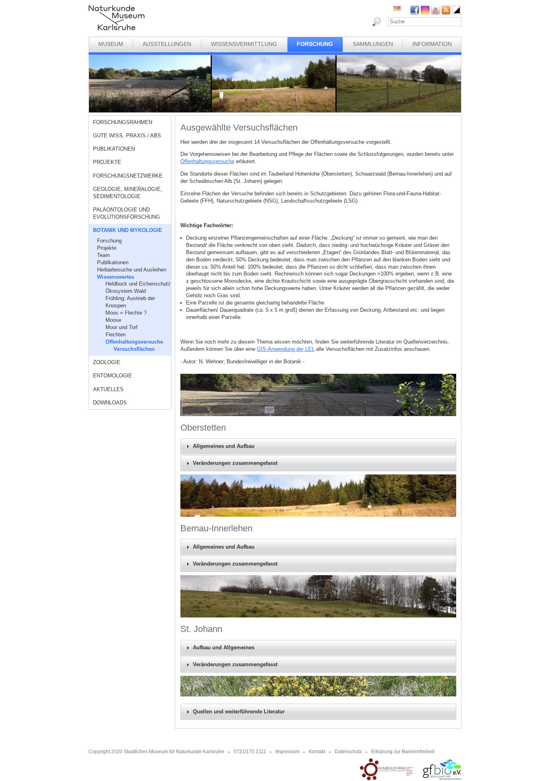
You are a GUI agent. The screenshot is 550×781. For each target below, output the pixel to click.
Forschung (315, 44)
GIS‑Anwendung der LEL (285, 349)
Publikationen (114, 149)
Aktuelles (108, 389)
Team (103, 255)
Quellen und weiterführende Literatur (239, 712)
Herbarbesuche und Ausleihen (131, 270)
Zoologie (106, 362)
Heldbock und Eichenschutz (138, 284)
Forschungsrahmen (122, 122)
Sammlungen (373, 44)
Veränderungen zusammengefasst (235, 463)
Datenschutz (348, 751)
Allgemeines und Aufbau (223, 446)
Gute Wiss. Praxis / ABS (127, 136)
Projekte (107, 162)
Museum (110, 44)
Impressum (287, 751)
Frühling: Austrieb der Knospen (130, 302)
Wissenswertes (115, 277)
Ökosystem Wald (125, 291)
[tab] (318, 446)
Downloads (110, 403)
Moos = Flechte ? (126, 313)
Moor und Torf (121, 327)
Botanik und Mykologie (127, 230)
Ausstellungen (167, 44)
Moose (113, 320)
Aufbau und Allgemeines (223, 647)
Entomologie (112, 376)
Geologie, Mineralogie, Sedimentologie (127, 192)
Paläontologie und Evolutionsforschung (126, 213)
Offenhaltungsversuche (134, 342)
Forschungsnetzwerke (128, 176)
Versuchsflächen (134, 349)
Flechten (115, 334)
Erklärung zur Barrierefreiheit (402, 751)
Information (432, 44)
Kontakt (317, 751)
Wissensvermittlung (244, 44)
